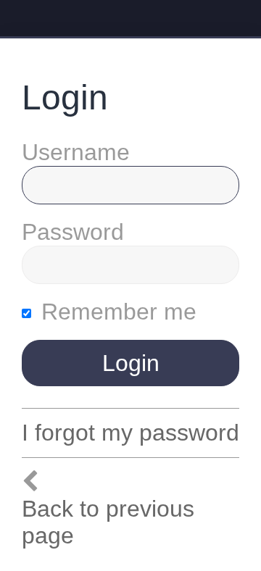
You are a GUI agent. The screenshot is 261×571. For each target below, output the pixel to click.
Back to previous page (108, 522)
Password (73, 232)
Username (76, 152)
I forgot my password (130, 433)
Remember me (115, 312)
